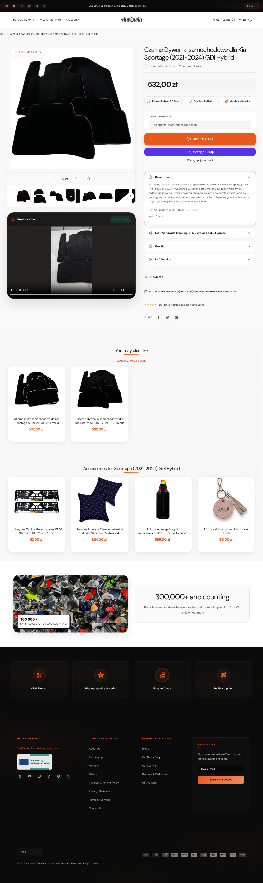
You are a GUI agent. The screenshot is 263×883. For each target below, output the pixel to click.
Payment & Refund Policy (104, 782)
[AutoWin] (132, 20)
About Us (94, 748)
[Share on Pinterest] (176, 317)
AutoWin (30, 863)
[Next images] (131, 196)
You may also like (131, 350)
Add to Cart (203, 139)
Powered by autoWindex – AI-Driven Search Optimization (68, 863)
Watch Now (122, 219)
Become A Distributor (155, 774)
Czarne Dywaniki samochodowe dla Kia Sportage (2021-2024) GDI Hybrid (53, 34)
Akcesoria (72, 19)
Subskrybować (221, 779)
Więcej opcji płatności (200, 160)
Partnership (96, 757)
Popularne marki (24, 19)
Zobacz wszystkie (131, 360)
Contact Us (96, 808)
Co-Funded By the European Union (38, 748)
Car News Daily (151, 757)
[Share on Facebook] (158, 317)
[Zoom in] (76, 179)
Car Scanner (149, 765)
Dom (3, 34)
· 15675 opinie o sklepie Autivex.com (181, 304)
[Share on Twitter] (167, 317)
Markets (94, 765)
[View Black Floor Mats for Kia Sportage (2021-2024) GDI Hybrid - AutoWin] (23, 196)
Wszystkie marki (50, 19)
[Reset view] (88, 179)
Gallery (93, 774)
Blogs (145, 748)
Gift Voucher (149, 782)
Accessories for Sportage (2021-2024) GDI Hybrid (131, 468)
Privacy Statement (100, 791)
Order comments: (160, 116)
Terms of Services (100, 799)
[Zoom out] (54, 179)
